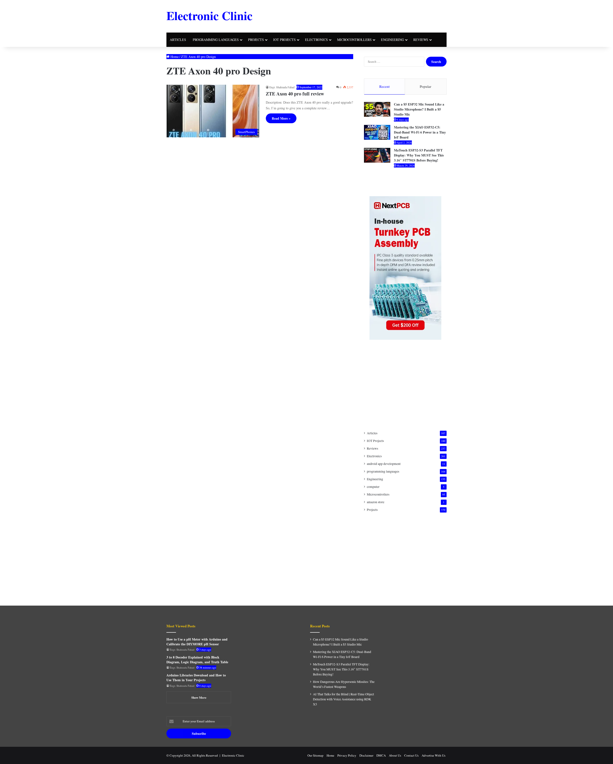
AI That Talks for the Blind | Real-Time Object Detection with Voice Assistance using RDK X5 (343, 699)
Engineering (392, 39)
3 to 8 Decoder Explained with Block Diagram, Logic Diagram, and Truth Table (197, 659)
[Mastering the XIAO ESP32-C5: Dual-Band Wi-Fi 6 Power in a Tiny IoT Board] (377, 132)
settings (328, 759)
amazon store (375, 502)
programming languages (216, 39)
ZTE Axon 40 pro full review (295, 93)
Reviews (420, 39)
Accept (369, 756)
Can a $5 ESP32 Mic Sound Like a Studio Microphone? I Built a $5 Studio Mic (419, 109)
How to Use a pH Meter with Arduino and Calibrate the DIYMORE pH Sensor (196, 642)
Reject (396, 756)
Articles (178, 39)
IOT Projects (375, 441)
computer (373, 487)
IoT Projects (284, 39)
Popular (425, 86)
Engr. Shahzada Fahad (282, 87)
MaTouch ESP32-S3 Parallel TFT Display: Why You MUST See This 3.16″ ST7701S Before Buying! (419, 155)
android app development (384, 464)
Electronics (316, 39)
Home (174, 56)
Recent (384, 86)
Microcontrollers (354, 39)
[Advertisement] (354, 15)
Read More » (281, 118)
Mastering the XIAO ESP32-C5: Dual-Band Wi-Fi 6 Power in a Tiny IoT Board (420, 132)
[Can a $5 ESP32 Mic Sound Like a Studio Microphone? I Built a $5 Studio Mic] (377, 109)
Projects (256, 39)
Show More (198, 697)
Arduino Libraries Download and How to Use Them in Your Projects (196, 677)
